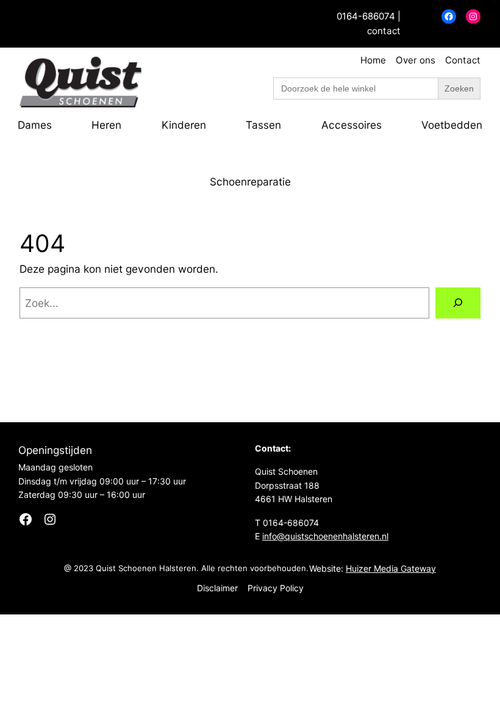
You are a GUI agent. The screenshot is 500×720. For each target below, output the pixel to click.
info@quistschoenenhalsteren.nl (325, 536)
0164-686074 (366, 16)
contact (384, 31)
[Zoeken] (457, 303)
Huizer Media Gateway (391, 568)
